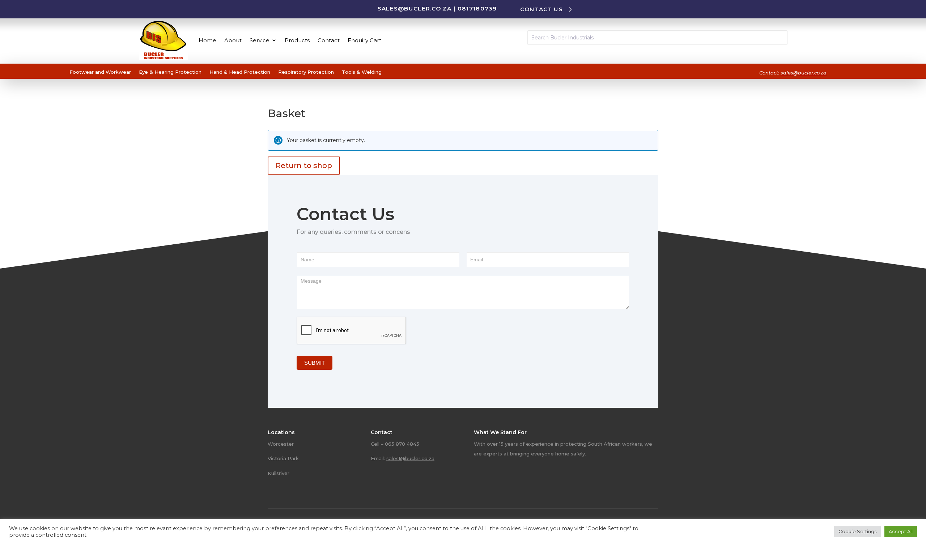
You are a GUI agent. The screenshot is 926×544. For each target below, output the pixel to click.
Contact (329, 40)
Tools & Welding (362, 72)
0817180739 (477, 8)
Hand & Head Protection (239, 72)
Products (297, 40)
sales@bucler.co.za (415, 8)
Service (259, 40)
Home (207, 40)
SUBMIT (314, 363)
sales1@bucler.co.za (410, 458)
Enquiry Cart (364, 40)
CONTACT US (541, 9)
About (233, 40)
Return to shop (304, 165)
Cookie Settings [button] (857, 531)
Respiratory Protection (306, 72)
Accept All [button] (901, 531)
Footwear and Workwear (100, 72)
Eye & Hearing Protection (170, 72)
